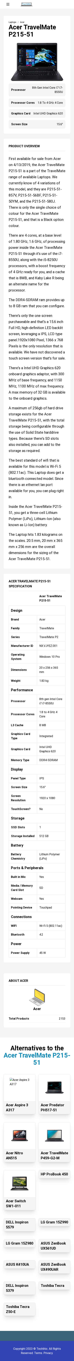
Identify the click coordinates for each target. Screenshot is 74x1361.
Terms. (38, 1353)
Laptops (12, 22)
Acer (37, 1009)
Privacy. (48, 1353)
